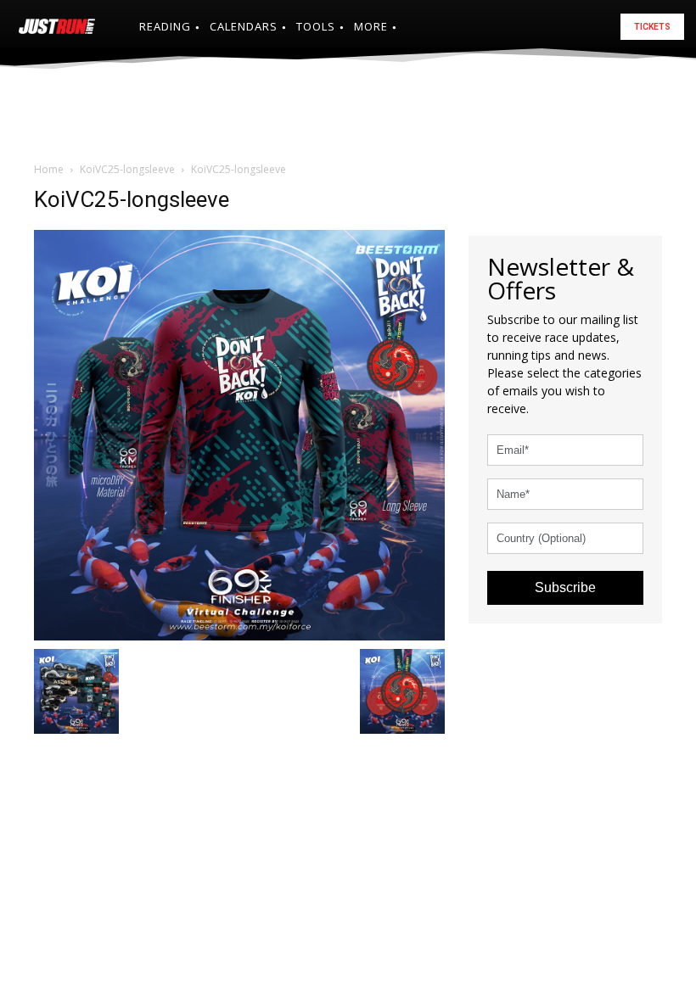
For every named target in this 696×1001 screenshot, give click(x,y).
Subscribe (565, 587)
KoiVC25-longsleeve (127, 169)
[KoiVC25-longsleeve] (239, 433)
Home (49, 169)
